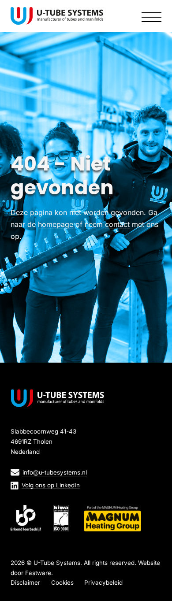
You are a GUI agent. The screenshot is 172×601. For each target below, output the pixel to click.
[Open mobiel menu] (151, 15)
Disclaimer (25, 582)
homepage (55, 224)
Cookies (62, 582)
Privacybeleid (103, 582)
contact (117, 224)
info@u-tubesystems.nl (54, 472)
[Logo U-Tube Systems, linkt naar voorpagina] (57, 16)
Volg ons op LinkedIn (51, 485)
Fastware (38, 572)
